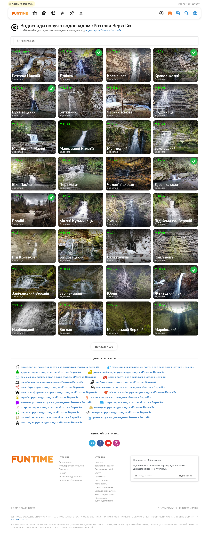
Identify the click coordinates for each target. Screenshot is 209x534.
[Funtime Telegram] (93, 442)
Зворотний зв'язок (189, 4)
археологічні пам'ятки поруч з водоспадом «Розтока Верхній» (60, 366)
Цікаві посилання (104, 487)
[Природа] (53, 13)
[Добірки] (170, 13)
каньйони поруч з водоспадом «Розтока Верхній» (52, 381)
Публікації (100, 476)
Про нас (99, 462)
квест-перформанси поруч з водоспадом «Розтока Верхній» (59, 392)
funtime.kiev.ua (188, 508)
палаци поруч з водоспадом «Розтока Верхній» (124, 407)
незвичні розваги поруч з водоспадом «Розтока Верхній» (56, 402)
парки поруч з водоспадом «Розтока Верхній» (50, 412)
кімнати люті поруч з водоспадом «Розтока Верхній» (142, 392)
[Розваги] (62, 13)
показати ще (104, 346)
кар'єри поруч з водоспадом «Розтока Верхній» (126, 381)
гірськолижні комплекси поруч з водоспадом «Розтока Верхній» (153, 366)
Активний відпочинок (70, 476)
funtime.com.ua (19, 519)
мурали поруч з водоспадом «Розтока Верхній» (120, 397)
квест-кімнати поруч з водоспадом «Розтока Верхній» (130, 386)
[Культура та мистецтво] (44, 13)
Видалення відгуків (105, 490)
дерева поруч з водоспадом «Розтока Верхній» (51, 371)
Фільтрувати (28, 40)
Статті (98, 472)
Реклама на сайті (104, 469)
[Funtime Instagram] (117, 442)
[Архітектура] (35, 13)
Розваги (63, 472)
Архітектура (65, 462)
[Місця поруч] (161, 13)
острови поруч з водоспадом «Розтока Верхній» (51, 407)
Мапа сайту (101, 483)
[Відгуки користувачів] (178, 13)
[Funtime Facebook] (101, 442)
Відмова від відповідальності (104, 499)
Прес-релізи (101, 480)
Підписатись (186, 475)
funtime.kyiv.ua (168, 508)
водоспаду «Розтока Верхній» (103, 30)
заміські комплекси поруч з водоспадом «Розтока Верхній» (58, 376)
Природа (63, 469)
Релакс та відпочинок (70, 480)
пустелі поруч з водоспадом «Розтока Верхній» (51, 417)
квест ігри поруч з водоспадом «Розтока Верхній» (52, 386)
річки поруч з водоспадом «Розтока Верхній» (121, 417)
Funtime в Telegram (22, 4)
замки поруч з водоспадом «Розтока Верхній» (137, 376)
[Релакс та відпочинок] (81, 13)
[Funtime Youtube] (109, 442)
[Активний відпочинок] (72, 13)
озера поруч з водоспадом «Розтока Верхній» (134, 402)
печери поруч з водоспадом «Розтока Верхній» (121, 412)
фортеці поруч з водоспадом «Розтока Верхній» (51, 422)
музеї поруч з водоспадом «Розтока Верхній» (49, 397)
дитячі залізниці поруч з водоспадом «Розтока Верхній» (128, 371)
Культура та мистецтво (71, 465)
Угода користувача (105, 494)
